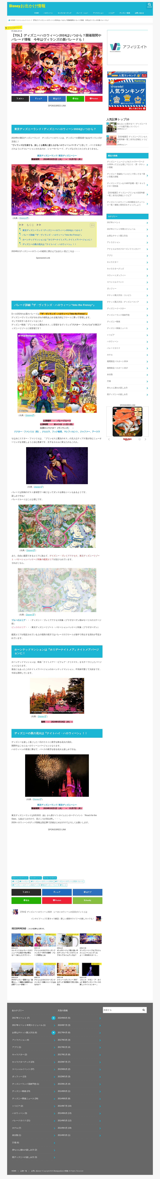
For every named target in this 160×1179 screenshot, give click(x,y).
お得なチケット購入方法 (117, 236)
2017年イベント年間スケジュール (121, 229)
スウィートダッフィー (116, 275)
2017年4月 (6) (64, 1032)
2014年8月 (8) (64, 1098)
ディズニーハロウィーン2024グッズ (26, 885)
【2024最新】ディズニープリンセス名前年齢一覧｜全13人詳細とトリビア (132, 139)
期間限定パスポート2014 (117, 361)
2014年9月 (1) (64, 1091)
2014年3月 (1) (64, 1135)
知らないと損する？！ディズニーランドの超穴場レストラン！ (132, 125)
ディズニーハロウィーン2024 (43, 881)
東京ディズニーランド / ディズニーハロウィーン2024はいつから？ (52, 230)
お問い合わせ (139, 13)
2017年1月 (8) (64, 1054)
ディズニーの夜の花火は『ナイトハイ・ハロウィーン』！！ (49, 244)
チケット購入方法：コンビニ (119, 295)
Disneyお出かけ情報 (27, 5)
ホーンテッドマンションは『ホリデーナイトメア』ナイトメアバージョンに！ (57, 239)
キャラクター (112, 262)
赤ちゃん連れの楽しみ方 (117, 388)
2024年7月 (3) (64, 1025)
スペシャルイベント (21, 878)
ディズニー (25, 881)
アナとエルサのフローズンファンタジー (124, 249)
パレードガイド (51, 878)
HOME (36, 13)
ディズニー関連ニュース (117, 328)
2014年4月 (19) (64, 1128)
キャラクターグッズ (64, 13)
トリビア (111, 13)
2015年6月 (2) (64, 1069)
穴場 (109, 381)
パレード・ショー (82, 13)
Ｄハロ (64, 885)
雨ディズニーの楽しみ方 (117, 394)
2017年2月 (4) (64, 1047)
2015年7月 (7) (64, 1062)
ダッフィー (111, 289)
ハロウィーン (48, 13)
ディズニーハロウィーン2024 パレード (70, 881)
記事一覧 (23, 1171)
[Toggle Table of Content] (91, 225)
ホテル (110, 355)
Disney (23, 218)
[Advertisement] (57, 113)
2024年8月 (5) (64, 1018)
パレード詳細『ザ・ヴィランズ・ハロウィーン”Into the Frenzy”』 (52, 235)
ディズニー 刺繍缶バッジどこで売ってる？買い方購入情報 (126, 175)
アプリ (110, 255)
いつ (15, 881)
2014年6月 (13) (64, 1113)
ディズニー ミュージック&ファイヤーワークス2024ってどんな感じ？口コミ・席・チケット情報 (126, 164)
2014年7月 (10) (64, 1106)
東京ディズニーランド (50, 885)
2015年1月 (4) (64, 1084)
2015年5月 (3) (64, 1076)
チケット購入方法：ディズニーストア (123, 302)
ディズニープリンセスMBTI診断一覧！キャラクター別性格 (126, 184)
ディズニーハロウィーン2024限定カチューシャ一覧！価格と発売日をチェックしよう (126, 203)
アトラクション (98, 13)
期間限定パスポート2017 (117, 368)
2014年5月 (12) (64, 1120)
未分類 (110, 374)
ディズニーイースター (116, 308)
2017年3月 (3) (64, 1040)
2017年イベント (113, 222)
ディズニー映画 (125, 13)
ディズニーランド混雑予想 (118, 315)
